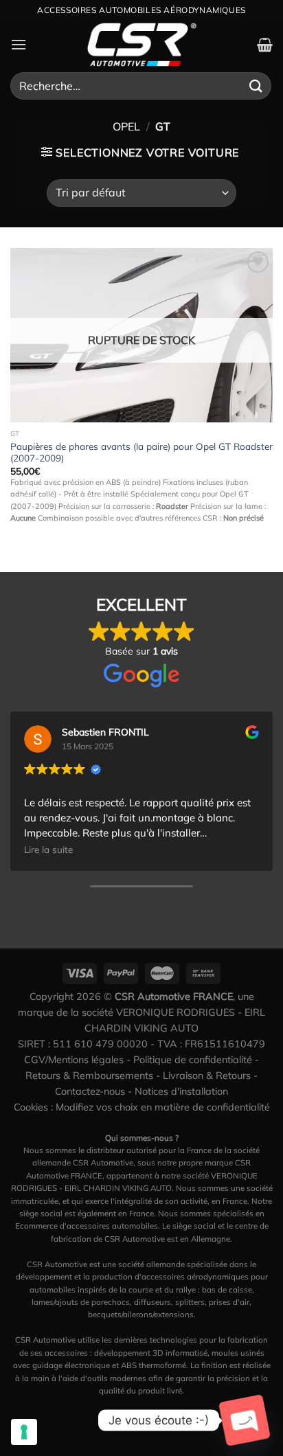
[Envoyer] (256, 85)
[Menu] (18, 44)
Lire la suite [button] (48, 849)
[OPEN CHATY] (245, 1421)
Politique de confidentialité (192, 1060)
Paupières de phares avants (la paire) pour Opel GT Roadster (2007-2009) (141, 452)
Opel (126, 126)
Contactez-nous (90, 1091)
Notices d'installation (181, 1091)
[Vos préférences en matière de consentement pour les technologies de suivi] (24, 1432)
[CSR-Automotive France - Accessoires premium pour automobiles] (141, 45)
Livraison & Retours (207, 1075)
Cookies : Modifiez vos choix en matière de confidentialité (142, 1107)
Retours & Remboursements (89, 1075)
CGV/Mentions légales (74, 1060)
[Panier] (265, 45)
